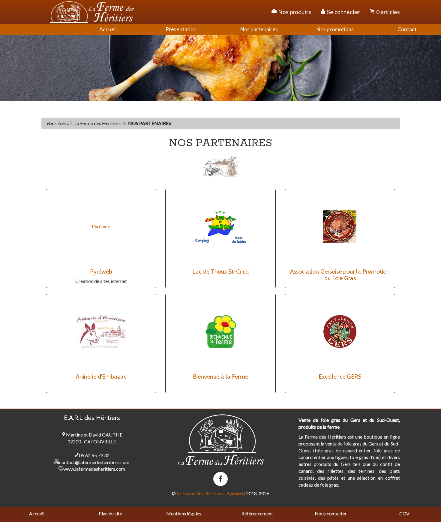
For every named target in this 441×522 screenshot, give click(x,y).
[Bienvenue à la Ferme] (220, 331)
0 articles (387, 11)
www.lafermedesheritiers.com (94, 469)
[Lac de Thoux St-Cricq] (220, 226)
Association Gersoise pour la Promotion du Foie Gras (340, 275)
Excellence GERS (340, 376)
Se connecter (343, 11)
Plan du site (110, 513)
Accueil (36, 513)
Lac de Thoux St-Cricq (220, 271)
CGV (404, 513)
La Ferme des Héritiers (200, 493)
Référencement (257, 513)
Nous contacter (331, 513)
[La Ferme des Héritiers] (92, 12)
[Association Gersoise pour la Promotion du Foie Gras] (340, 226)
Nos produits (294, 11)
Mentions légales (183, 513)
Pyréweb (101, 226)
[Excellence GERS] (340, 331)
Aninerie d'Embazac (101, 376)
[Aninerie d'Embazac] (101, 331)
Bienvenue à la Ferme (220, 376)
